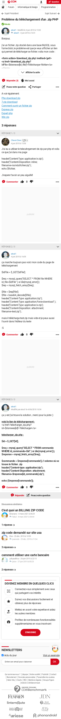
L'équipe (25, 674)
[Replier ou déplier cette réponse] (57, 133)
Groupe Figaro (48, 680)
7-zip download (9, 101)
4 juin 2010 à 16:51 (27, 33)
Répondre (19, 495)
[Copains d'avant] (16, 709)
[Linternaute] (16, 702)
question (55, 2)
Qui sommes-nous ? (12, 674)
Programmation (48, 7)
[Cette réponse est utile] (22, 182)
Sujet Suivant (51, 13)
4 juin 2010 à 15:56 (18, 143)
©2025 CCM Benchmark (30, 683)
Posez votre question (16, 87)
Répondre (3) (12, 80)
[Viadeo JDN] (44, 709)
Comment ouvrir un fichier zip (17, 105)
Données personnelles (26, 677)
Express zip (7, 109)
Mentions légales (34, 680)
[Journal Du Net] (44, 697)
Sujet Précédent (12, 13)
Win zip (5, 117)
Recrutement (12, 677)
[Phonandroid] (44, 715)
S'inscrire (30, 632)
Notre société (35, 674)
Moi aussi (29, 80)
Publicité (45, 674)
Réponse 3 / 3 (8, 399)
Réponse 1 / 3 (8, 133)
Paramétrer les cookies (45, 677)
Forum (11, 7)
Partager (36, 87)
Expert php (7, 113)
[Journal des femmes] (16, 697)
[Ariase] (16, 715)
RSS (25, 680)
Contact (53, 674)
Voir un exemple (51, 655)
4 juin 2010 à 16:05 (18, 256)
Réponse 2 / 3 (8, 246)
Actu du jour (10, 655)
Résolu (7, 24)
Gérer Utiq (11, 680)
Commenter (12, 182)
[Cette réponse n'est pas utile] (31, 182)
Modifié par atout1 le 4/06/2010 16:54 (26, 409)
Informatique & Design (28, 7)
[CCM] (12, 2)
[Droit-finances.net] (44, 703)
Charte (19, 680)
